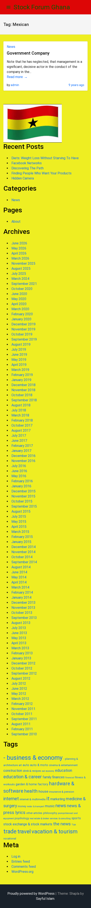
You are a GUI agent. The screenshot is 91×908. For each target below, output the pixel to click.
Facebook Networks (26, 163)
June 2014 (19, 572)
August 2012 (20, 678)
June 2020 (19, 294)
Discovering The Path (27, 168)
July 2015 (18, 517)
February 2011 (22, 729)
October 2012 (21, 668)
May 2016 (18, 476)
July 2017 (18, 436)
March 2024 (20, 279)
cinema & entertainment (63, 765)
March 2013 (20, 648)
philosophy (50, 813)
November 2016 (23, 461)
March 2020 (20, 309)
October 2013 (21, 613)
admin (15, 85)
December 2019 (23, 324)
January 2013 (21, 658)
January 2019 (21, 380)
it (48, 799)
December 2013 (23, 603)
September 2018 (24, 400)
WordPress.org (22, 872)
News (11, 47)
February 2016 (22, 481)
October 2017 (21, 425)
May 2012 (18, 694)
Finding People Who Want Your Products (41, 173)
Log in (15, 856)
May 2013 (18, 638)
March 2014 (20, 587)
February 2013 (22, 653)
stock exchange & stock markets (27, 824)
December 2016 (23, 456)
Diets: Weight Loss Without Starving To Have (45, 158)
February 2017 (22, 446)
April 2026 (18, 253)
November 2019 (23, 329)
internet (11, 798)
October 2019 (21, 334)
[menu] (8, 7)
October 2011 (21, 714)
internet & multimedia (33, 799)
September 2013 (24, 618)
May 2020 (18, 299)
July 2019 (18, 350)
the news (62, 823)
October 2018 (21, 395)
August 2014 (20, 567)
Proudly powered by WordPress (31, 894)
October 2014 (21, 557)
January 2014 (21, 597)
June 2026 (19, 243)
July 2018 (18, 410)
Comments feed (23, 867)
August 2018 (20, 405)
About (16, 222)
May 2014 (18, 577)
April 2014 (18, 582)
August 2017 (20, 430)
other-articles (34, 813)
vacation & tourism (54, 831)
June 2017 (19, 441)
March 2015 (20, 532)
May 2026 (18, 248)
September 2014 (24, 562)
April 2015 (18, 527)
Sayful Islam (45, 899)
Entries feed (20, 862)
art (20, 765)
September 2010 (24, 734)
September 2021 (24, 284)
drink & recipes (32, 770)
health (31, 791)
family (47, 777)
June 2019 (19, 355)
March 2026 (20, 258)
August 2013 (20, 623)
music (50, 806)
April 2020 (18, 304)
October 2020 (21, 289)
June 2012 (19, 689)
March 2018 (20, 415)
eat (43, 771)
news (60, 805)
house (43, 791)
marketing (57, 799)
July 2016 (18, 466)
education (63, 770)
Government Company (28, 53)
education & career (22, 776)
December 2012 (23, 663)
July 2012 (18, 684)
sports (76, 818)
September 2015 (24, 506)
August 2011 (20, 724)
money (22, 806)
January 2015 (21, 542)
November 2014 (23, 552)
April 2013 (18, 643)
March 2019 (20, 370)
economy (50, 771)
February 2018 (22, 420)
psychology (22, 818)
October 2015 (21, 501)
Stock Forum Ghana (42, 7)
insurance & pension (61, 791)
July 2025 (18, 274)
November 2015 (23, 496)
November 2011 (23, 709)
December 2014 (23, 547)
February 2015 (22, 537)
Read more (15, 77)
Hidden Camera (22, 178)
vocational (9, 838)
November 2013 (23, 608)
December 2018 (23, 385)
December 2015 (23, 491)
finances (58, 777)
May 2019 (18, 360)
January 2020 (21, 319)
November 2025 (23, 263)
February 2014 (22, 592)
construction (12, 771)
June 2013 (19, 633)
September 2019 (24, 339)
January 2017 (21, 451)
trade (10, 831)
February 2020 (22, 314)
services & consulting (60, 818)
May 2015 (18, 522)
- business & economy (33, 757)
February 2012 (22, 704)
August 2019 (20, 344)
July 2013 (18, 628)
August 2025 (20, 269)
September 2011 (24, 719)
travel (24, 831)
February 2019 (22, 375)
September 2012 (24, 673)
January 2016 (21, 486)
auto (26, 765)
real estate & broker (39, 818)
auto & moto (39, 765)
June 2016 (19, 471)
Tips (74, 824)
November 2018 (23, 390)
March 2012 (20, 699)
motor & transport (35, 806)
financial (69, 777)
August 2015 (20, 511)
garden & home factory (32, 784)
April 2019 (18, 365)
